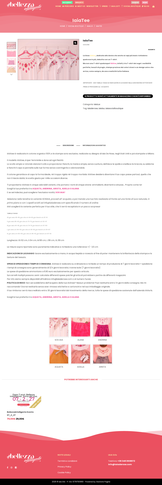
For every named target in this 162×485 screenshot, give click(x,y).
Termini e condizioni (67, 461)
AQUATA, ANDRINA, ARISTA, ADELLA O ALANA (55, 297)
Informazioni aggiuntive (94, 145)
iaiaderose (93, 108)
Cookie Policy (64, 472)
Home (62, 26)
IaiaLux (90, 26)
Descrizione (68, 145)
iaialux (102, 108)
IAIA (9, 206)
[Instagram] (11, 467)
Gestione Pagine (103, 482)
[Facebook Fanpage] (7, 467)
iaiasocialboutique (114, 108)
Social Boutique (76, 26)
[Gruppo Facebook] (16, 467)
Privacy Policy (64, 466)
